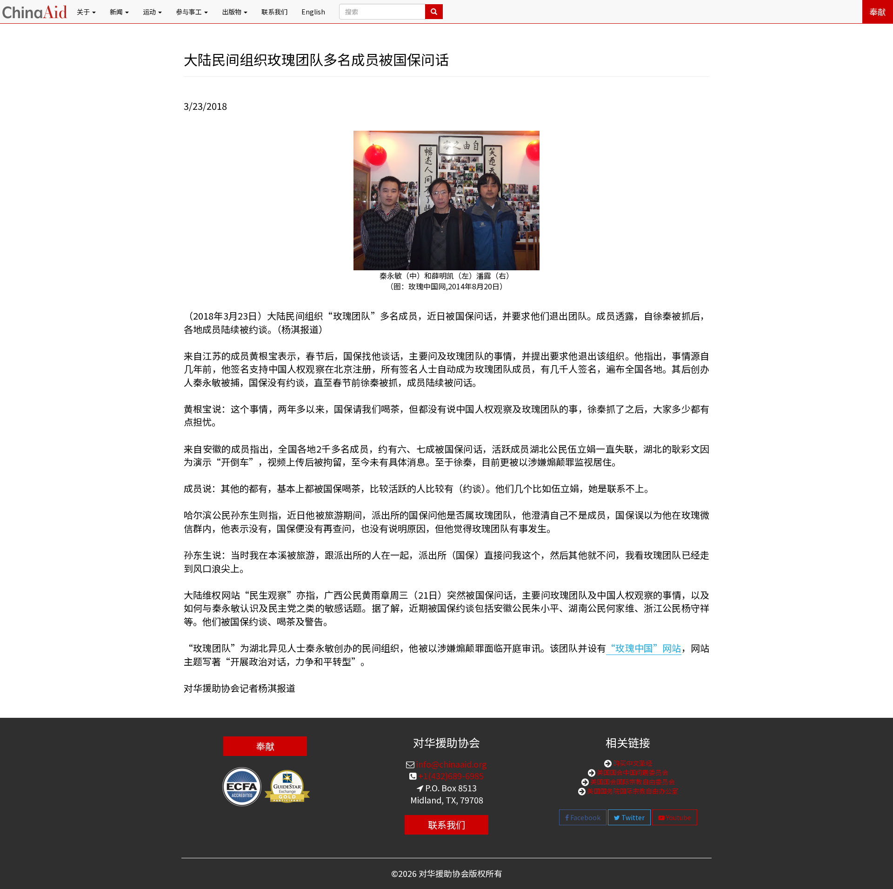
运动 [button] (150, 11)
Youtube (678, 817)
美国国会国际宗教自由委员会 (632, 781)
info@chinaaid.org (450, 764)
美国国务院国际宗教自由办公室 (632, 790)
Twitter (632, 817)
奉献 (877, 12)
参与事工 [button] (189, 11)
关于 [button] (84, 11)
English (313, 11)
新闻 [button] (117, 11)
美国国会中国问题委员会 (631, 772)
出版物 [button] (232, 11)
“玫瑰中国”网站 (643, 648)
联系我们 (274, 11)
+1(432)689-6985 (450, 775)
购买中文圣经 (632, 763)
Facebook (584, 817)
